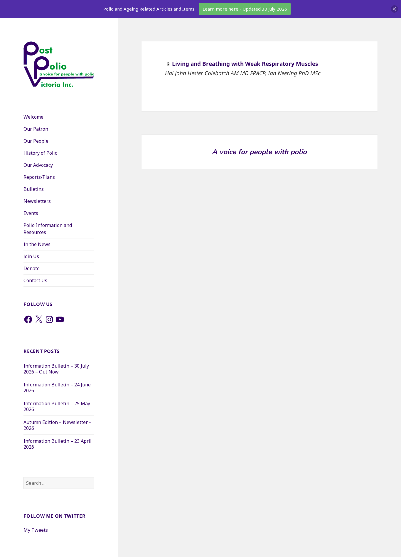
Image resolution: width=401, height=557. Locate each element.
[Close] (394, 9)
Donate (31, 268)
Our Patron (35, 129)
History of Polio (40, 153)
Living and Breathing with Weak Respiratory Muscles (245, 64)
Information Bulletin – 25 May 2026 (56, 406)
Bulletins (33, 189)
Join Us (31, 256)
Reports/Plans (39, 177)
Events (30, 213)
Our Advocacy (38, 165)
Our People (35, 141)
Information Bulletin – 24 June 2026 (57, 387)
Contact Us (35, 280)
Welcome (33, 117)
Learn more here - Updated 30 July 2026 (245, 9)
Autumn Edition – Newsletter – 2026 (57, 425)
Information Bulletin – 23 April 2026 (57, 444)
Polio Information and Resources (47, 228)
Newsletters (37, 201)
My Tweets (35, 530)
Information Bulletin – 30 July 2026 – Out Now (56, 369)
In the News (36, 244)
